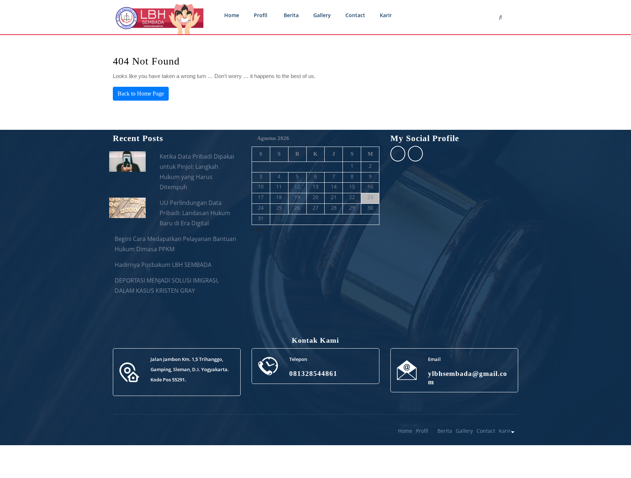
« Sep (258, 229)
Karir (386, 15)
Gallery (322, 15)
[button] (610, 457)
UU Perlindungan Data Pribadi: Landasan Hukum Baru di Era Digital (195, 213)
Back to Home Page (141, 93)
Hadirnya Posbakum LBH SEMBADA (163, 265)
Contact (355, 15)
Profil (260, 15)
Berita (291, 15)
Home (231, 15)
